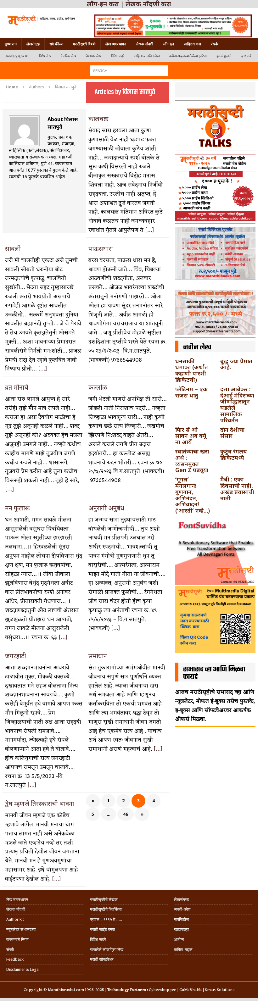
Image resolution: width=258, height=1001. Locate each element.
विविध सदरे (118, 56)
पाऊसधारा (100, 248)
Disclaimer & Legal (23, 969)
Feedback (15, 959)
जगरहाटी (15, 656)
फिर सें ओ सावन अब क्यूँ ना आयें (190, 436)
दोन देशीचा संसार (232, 433)
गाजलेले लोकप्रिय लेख (106, 949)
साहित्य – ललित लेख (147, 56)
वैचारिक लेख (68, 56)
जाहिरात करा (192, 44)
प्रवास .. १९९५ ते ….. (106, 919)
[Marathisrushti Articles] (41, 20)
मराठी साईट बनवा (102, 929)
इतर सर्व (246, 56)
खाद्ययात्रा (181, 929)
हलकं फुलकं (223, 56)
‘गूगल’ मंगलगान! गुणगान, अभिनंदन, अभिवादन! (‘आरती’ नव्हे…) (192, 494)
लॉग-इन (168, 44)
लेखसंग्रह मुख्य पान (17, 56)
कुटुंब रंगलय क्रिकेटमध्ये (233, 454)
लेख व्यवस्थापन (115, 44)
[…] (149, 230)
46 (125, 814)
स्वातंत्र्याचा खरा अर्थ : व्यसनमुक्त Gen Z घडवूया (192, 461)
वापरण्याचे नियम (17, 939)
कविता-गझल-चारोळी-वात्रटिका (188, 56)
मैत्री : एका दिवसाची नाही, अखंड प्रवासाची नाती (237, 488)
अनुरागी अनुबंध (106, 508)
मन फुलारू (17, 508)
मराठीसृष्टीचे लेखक (104, 899)
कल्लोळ (97, 387)
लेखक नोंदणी (144, 44)
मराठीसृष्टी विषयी (84, 44)
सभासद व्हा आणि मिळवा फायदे (214, 673)
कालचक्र (98, 118)
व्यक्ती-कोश (182, 909)
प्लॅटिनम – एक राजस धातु (191, 392)
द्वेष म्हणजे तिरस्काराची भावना (39, 803)
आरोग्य (179, 939)
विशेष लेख (45, 56)
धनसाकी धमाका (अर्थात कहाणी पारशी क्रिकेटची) (191, 370)
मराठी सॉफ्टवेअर (102, 959)
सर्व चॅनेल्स (56, 44)
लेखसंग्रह (33, 44)
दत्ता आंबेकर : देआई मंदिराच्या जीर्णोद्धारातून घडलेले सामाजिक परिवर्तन (237, 404)
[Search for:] (129, 70)
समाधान (97, 656)
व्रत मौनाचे (16, 387)
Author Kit (15, 919)
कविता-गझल (183, 949)
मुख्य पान (11, 44)
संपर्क (214, 44)
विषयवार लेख (94, 56)
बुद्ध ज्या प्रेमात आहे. (236, 364)
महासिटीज (181, 919)
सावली (13, 248)
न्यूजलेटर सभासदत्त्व (21, 929)
